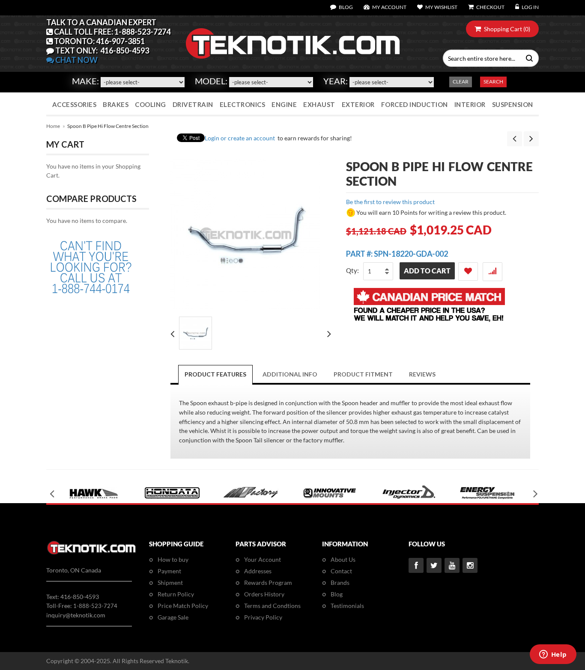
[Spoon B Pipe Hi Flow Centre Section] (195, 333)
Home (53, 126)
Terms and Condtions (272, 605)
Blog (337, 594)
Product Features (215, 374)
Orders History (264, 594)
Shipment (170, 582)
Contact (341, 571)
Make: (85, 81)
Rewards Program (268, 582)
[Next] (531, 138)
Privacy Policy (263, 617)
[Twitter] (434, 565)
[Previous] (514, 138)
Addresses (258, 571)
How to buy (173, 559)
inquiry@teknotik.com (75, 615)
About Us (343, 559)
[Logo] (91, 553)
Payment (169, 571)
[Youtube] (452, 565)
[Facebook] (416, 565)
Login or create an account (240, 138)
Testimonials (347, 605)
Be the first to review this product (390, 201)
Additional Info (290, 374)
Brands (340, 582)
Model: (211, 81)
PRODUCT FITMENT (363, 374)
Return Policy (176, 594)
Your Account (262, 559)
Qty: (352, 270)
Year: (335, 81)
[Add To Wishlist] (468, 271)
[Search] (527, 57)
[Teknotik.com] (292, 43)
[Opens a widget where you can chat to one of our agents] (552, 655)
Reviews (422, 374)
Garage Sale (173, 617)
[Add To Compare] (492, 271)
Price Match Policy (183, 605)
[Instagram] (470, 565)
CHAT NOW (76, 60)
